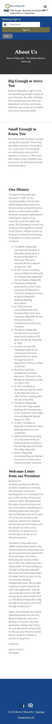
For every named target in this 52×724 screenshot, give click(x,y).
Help (6, 36)
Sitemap (40, 711)
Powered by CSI (26, 717)
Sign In (26, 29)
